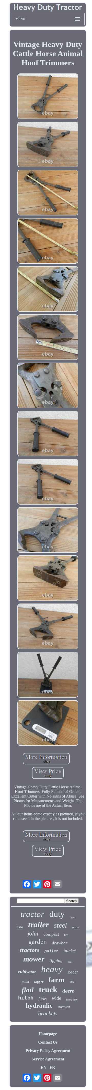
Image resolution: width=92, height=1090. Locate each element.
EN (44, 1067)
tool (70, 961)
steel (60, 925)
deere (68, 991)
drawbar (59, 943)
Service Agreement (48, 1059)
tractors (29, 950)
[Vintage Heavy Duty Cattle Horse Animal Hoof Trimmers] (48, 97)
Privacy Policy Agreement (48, 1050)
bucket (69, 950)
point (25, 982)
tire (66, 935)
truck (48, 989)
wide (56, 998)
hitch (25, 998)
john (33, 933)
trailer (38, 924)
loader (73, 972)
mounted (63, 1007)
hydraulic (39, 1005)
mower (33, 959)
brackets (47, 1013)
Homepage (48, 1034)
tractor (32, 914)
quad (75, 927)
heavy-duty (71, 999)
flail (28, 990)
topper (38, 982)
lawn (72, 917)
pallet (51, 951)
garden (37, 941)
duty (57, 914)
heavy (52, 969)
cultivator (27, 971)
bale (19, 927)
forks (43, 998)
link (72, 982)
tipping (56, 960)
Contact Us (47, 1042)
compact (51, 934)
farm (56, 980)
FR (52, 1067)
